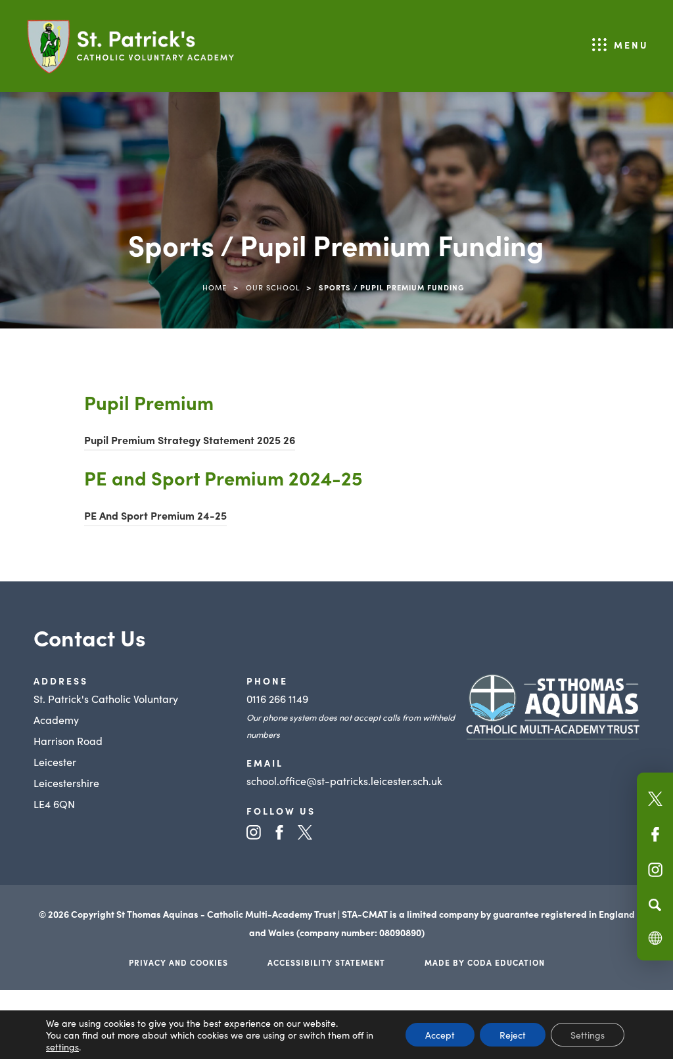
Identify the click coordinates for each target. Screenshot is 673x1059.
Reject (512, 1034)
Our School (273, 287)
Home (214, 287)
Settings (587, 1034)
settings (62, 1046)
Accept (440, 1034)
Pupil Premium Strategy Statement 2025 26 (189, 441)
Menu (631, 44)
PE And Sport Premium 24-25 (155, 517)
